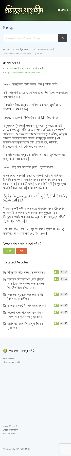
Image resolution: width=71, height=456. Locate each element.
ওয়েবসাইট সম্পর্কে (10, 426)
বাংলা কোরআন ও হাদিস (12, 362)
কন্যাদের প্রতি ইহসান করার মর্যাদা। (27, 305)
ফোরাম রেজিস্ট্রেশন (10, 429)
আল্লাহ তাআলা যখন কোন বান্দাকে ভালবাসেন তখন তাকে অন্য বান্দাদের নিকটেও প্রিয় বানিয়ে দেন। (26, 283)
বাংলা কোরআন (8, 358)
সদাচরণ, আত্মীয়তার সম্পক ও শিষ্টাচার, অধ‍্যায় (26, 72)
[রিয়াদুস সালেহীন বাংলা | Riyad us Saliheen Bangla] (24, 14)
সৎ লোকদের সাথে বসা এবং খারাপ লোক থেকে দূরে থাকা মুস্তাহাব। (25, 314)
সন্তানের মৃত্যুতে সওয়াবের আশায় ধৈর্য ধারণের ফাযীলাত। (25, 296)
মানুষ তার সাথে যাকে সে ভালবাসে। (26, 272)
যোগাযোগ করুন (9, 433)
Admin (43, 68)
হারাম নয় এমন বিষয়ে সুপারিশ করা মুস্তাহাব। (25, 325)
